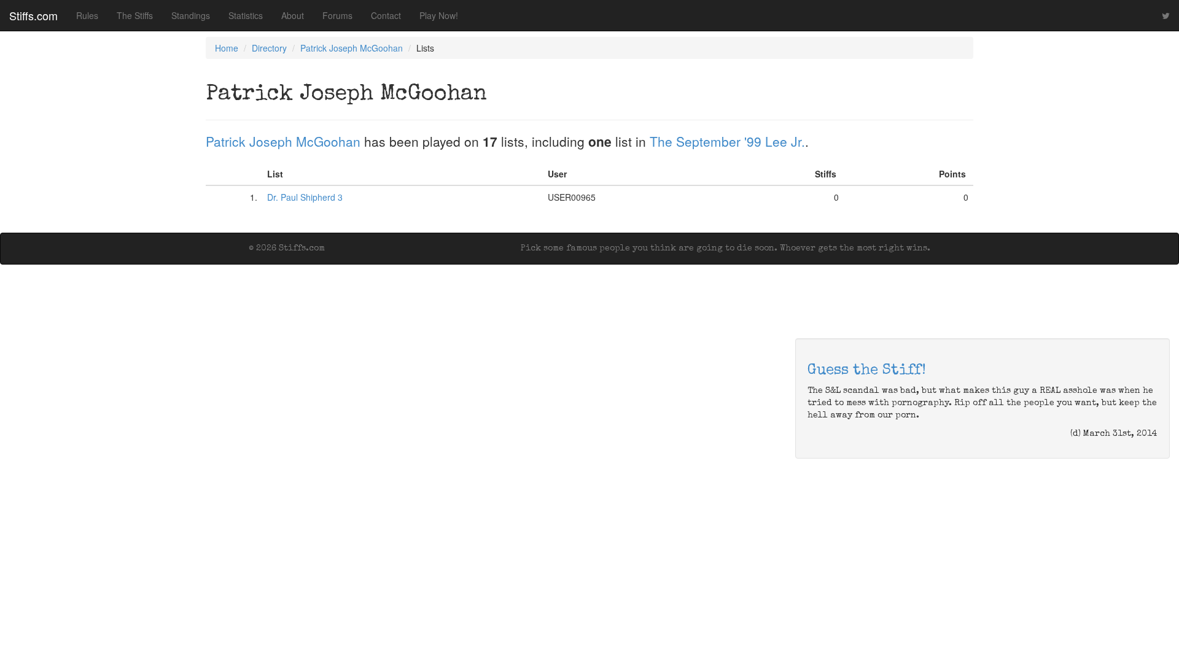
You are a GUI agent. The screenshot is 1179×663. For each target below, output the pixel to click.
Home (226, 48)
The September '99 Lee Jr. (727, 141)
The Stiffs (135, 15)
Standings (190, 15)
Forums (337, 15)
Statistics (245, 15)
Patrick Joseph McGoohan (351, 48)
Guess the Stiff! (866, 370)
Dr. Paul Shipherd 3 (305, 197)
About (292, 15)
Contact (386, 15)
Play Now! (438, 15)
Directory (269, 48)
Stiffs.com (33, 15)
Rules (87, 15)
